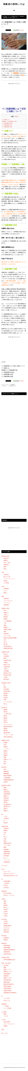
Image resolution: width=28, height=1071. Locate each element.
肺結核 (5, 695)
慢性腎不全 (7, 806)
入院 (2, 572)
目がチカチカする (9, 873)
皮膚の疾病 (4, 826)
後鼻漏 (5, 940)
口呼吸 (5, 909)
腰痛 (5, 967)
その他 (3, 1019)
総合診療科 (7, 1022)
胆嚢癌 (5, 619)
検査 (2, 596)
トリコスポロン (8, 702)
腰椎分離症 (7, 982)
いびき (5, 816)
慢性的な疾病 (5, 556)
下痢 (5, 640)
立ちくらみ (7, 871)
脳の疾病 (4, 707)
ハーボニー (7, 749)
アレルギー (4, 865)
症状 (15, 385)
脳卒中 (5, 716)
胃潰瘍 (5, 617)
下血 (5, 623)
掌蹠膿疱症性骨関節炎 (10, 992)
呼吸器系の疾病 (5, 683)
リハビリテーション (9, 578)
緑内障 (5, 923)
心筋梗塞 (6, 656)
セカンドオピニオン (9, 1024)
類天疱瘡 (6, 855)
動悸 (5, 658)
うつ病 (5, 1016)
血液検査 (6, 598)
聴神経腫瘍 (7, 947)
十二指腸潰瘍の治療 (7, 126)
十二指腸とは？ (6, 119)
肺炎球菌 (6, 689)
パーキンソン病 (8, 735)
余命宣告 (6, 574)
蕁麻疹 (5, 830)
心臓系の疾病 (5, 652)
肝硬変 (5, 747)
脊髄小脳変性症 (8, 737)
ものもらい (7, 928)
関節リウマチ (7, 969)
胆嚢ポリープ (7, 759)
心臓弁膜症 (7, 666)
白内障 (5, 921)
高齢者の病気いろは (14, 4)
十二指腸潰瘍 (12, 384)
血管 (5, 769)
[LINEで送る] (16, 30)
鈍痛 (5, 569)
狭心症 (5, 654)
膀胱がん (6, 796)
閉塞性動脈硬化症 (9, 780)
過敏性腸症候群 (8, 648)
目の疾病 (4, 919)
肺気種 (5, 693)
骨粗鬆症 (6, 976)
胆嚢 (5, 757)
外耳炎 (5, 885)
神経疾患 (4, 943)
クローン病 (7, 636)
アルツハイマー (8, 724)
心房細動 (6, 671)
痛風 (5, 787)
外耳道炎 (6, 887)
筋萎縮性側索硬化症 (9, 949)
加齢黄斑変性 (7, 925)
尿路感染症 (7, 792)
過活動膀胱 (7, 794)
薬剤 (2, 1029)
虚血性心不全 (7, 673)
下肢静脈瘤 (7, 777)
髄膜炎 (5, 728)
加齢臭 (5, 1026)
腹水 (5, 761)
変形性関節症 (7, 988)
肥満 (5, 566)
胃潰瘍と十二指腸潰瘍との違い (9, 121)
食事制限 (6, 588)
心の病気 (4, 1012)
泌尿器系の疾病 (5, 785)
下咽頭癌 (6, 818)
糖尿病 (5, 560)
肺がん (5, 704)
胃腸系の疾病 (5, 608)
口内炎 (5, 913)
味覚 (5, 901)
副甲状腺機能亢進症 (9, 959)
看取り (5, 593)
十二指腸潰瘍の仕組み (7, 123)
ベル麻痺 (6, 1006)
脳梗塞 (5, 709)
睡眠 (5, 1014)
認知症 (5, 722)
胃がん (5, 610)
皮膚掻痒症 (7, 862)
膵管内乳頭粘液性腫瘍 (10, 638)
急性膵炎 (6, 633)
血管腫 (5, 782)
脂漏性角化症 (7, 843)
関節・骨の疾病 (5, 963)
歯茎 (5, 903)
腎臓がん (6, 810)
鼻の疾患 (4, 935)
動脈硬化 (6, 771)
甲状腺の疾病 (5, 957)
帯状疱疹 (6, 828)
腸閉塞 (5, 627)
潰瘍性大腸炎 (7, 629)
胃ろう (5, 642)
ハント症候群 (7, 1008)
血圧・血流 (7, 562)
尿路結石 (6, 800)
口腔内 (3, 899)
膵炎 (5, 631)
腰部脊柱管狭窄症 (9, 984)
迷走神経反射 (7, 954)
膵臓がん (6, 612)
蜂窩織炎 (6, 849)
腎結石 (5, 808)
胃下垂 (5, 644)
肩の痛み (6, 965)
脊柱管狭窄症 (7, 980)
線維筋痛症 (7, 952)
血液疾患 (4, 891)
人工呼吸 (6, 583)
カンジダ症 (7, 845)
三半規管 (6, 883)
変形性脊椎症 (7, 986)
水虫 (5, 832)
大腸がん (6, 614)
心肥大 (5, 668)
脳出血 (5, 711)
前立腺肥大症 (7, 804)
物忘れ (5, 720)
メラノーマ (7, 860)
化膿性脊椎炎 (7, 990)
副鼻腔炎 (6, 937)
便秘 (5, 625)
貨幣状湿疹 (7, 853)
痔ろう (5, 837)
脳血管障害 (7, 732)
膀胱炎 (5, 789)
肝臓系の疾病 (5, 740)
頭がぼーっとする (9, 895)
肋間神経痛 (7, 945)
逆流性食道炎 (7, 646)
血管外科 (4, 767)
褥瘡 (5, 847)
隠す (17, 116)
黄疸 (5, 763)
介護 (2, 586)
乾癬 (5, 841)
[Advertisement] (14, 95)
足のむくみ (7, 1000)
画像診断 (6, 605)
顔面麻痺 (4, 1004)
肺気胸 (5, 697)
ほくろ (5, 858)
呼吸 (5, 699)
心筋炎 (5, 677)
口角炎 (5, 916)
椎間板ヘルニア (8, 971)
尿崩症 (5, 802)
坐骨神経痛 (7, 973)
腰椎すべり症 (7, 978)
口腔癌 (5, 911)
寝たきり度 (7, 576)
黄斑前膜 (6, 932)
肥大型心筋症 (7, 675)
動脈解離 (6, 773)
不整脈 (5, 662)
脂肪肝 (5, 751)
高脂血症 (6, 564)
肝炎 (5, 744)
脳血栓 (5, 718)
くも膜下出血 (7, 714)
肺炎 (5, 687)
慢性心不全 (7, 664)
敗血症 (5, 581)
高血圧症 (6, 558)
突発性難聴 (7, 881)
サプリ (5, 591)
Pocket (22, 30)
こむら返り (7, 998)
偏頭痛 (5, 730)
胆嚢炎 (5, 755)
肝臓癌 (5, 742)
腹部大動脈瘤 (7, 775)
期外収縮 (6, 679)
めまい (3, 869)
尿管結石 (6, 798)
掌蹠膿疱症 (7, 851)
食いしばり (4, 1033)
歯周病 (5, 905)
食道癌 (5, 822)
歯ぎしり (6, 907)
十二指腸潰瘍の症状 (7, 125)
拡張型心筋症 (7, 660)
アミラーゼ (7, 602)
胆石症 (5, 753)
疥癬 (5, 839)
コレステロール (8, 600)
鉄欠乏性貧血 (7, 893)
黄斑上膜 (6, 930)
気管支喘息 (7, 691)
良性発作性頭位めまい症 (11, 875)
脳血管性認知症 (8, 726)
